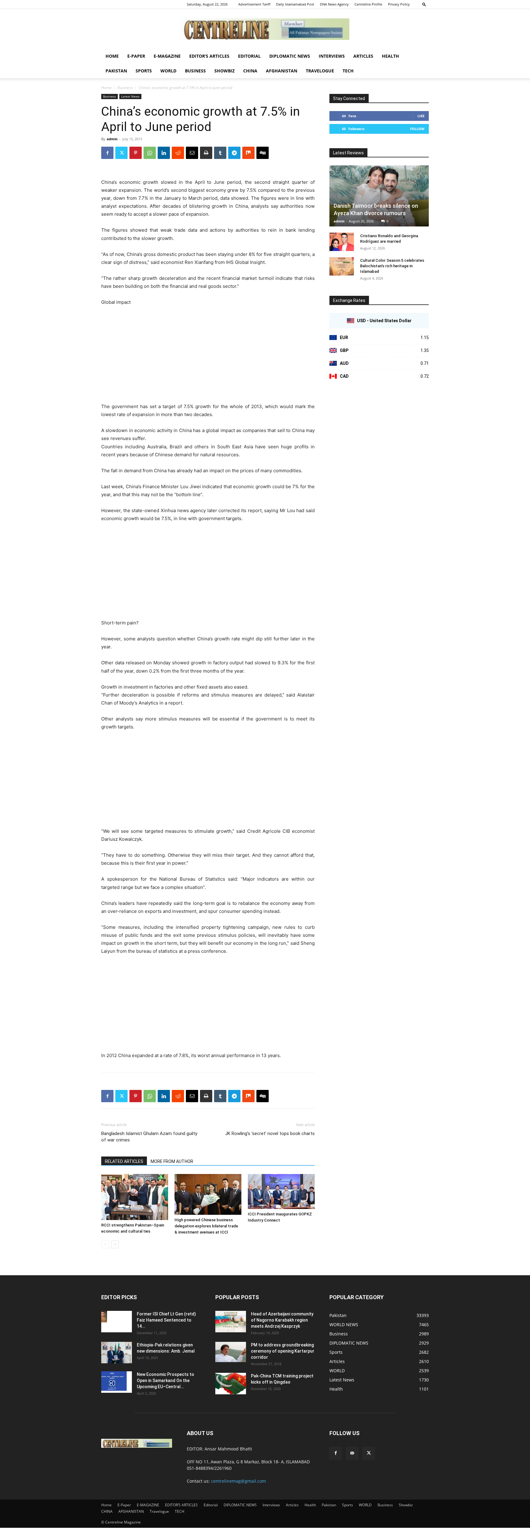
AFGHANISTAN (281, 71)
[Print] (206, 153)
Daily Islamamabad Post (295, 4)
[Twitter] (121, 153)
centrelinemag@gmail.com (238, 1481)
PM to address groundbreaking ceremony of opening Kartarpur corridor (282, 1351)
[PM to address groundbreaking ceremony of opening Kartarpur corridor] (230, 1352)
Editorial (249, 56)
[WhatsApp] (150, 153)
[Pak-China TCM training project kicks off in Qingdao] (230, 1383)
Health (390, 56)
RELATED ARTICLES (124, 1161)
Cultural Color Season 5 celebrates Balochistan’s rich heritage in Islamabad (392, 266)
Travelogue (320, 71)
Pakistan (116, 71)
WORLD (168, 71)
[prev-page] (105, 1244)
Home (112, 56)
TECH (348, 71)
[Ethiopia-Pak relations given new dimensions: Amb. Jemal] (116, 1352)
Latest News (130, 96)
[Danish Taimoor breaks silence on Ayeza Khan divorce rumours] (379, 195)
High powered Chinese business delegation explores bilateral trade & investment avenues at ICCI (206, 1226)
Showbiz (224, 71)
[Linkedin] (164, 153)
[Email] (192, 153)
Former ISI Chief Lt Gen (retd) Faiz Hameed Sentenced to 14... (166, 1320)
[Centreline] (265, 29)
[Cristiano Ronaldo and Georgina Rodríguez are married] (341, 242)
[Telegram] (234, 153)
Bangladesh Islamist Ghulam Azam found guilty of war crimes (149, 1137)
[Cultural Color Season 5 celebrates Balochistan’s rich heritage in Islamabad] (341, 266)
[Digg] (262, 153)
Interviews (332, 56)
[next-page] (115, 1244)
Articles (363, 56)
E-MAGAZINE (167, 56)
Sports (144, 71)
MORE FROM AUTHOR (172, 1161)
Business (195, 71)
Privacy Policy (399, 4)
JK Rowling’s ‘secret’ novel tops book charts (270, 1133)
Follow (417, 128)
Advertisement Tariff (254, 4)
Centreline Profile (368, 4)
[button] (424, 4)
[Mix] (248, 153)
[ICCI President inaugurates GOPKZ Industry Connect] (281, 1191)
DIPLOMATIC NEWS (289, 56)
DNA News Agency (334, 4)
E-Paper (136, 56)
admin (112, 139)
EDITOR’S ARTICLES (209, 56)
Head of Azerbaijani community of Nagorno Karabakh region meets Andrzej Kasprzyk (282, 1320)
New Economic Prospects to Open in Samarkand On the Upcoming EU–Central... (165, 1380)
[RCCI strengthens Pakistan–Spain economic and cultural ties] (134, 1197)
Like (420, 116)
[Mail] (352, 1453)
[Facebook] (107, 153)
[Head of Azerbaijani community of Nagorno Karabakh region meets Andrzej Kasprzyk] (230, 1321)
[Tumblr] (220, 153)
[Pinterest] (135, 153)
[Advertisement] (208, 357)
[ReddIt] (178, 153)
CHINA (250, 71)
